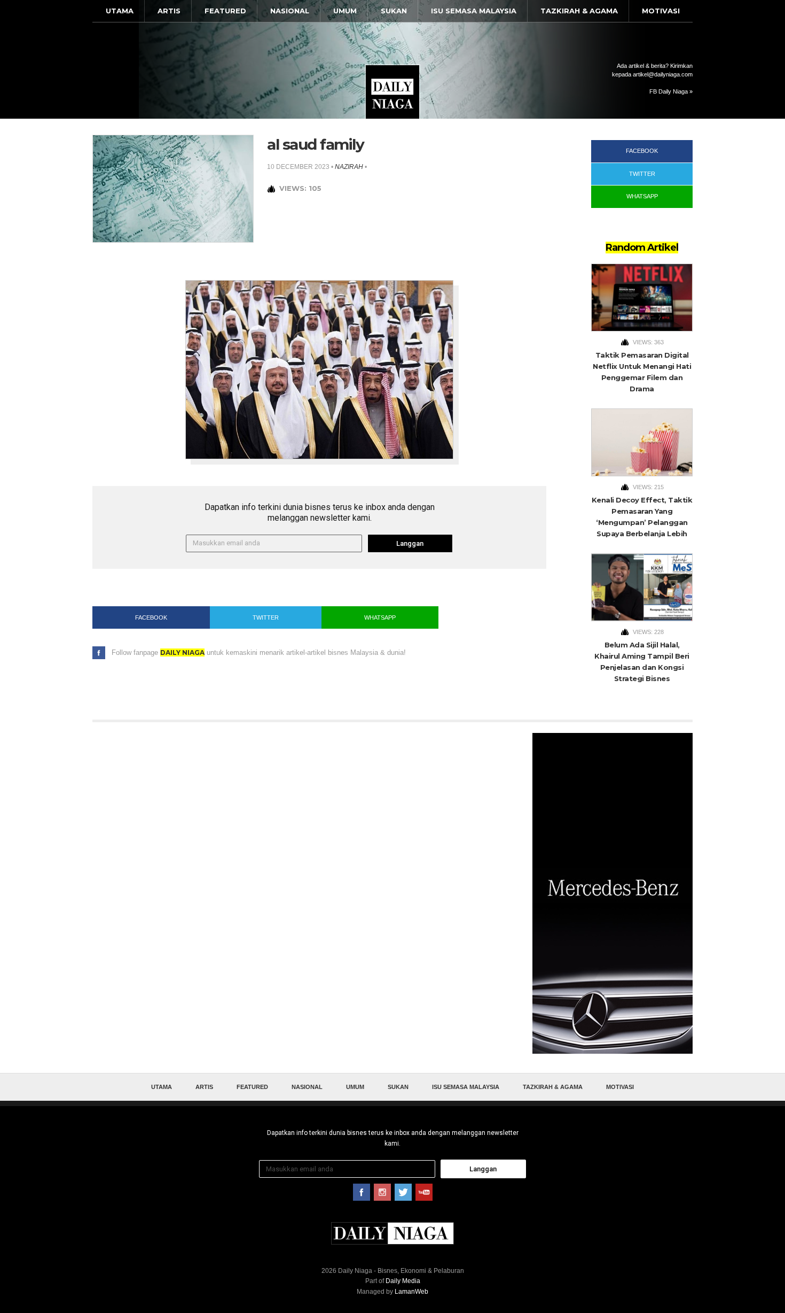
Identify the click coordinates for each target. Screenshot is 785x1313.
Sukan (394, 10)
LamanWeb (411, 1291)
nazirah (349, 167)
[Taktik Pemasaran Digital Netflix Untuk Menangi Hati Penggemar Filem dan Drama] (642, 298)
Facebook (151, 617)
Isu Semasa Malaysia (473, 10)
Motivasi (661, 10)
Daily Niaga (392, 92)
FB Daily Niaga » (671, 91)
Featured (225, 10)
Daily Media (403, 1281)
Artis (169, 10)
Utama (120, 10)
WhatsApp (380, 617)
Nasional (289, 10)
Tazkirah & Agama (579, 10)
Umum (345, 10)
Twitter (266, 617)
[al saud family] (173, 188)
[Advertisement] (612, 893)
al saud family (315, 144)
